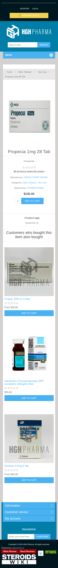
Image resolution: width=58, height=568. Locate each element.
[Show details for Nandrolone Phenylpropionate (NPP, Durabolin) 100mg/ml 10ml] (29, 353)
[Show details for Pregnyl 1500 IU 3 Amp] (29, 271)
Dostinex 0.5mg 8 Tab (16, 466)
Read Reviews (27, 551)
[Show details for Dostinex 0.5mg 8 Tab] (29, 438)
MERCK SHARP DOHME (36, 177)
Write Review (9, 551)
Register (24, 9)
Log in (35, 9)
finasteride (30, 223)
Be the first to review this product (29, 171)
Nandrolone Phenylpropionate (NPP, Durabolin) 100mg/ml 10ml (24, 382)
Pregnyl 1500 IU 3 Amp (17, 299)
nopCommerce (18, 548)
